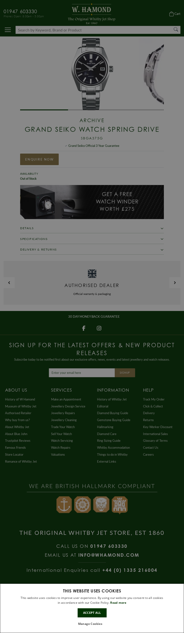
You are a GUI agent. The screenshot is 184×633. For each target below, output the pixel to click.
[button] (92, 624)
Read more (118, 603)
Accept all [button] (92, 613)
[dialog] (92, 608)
